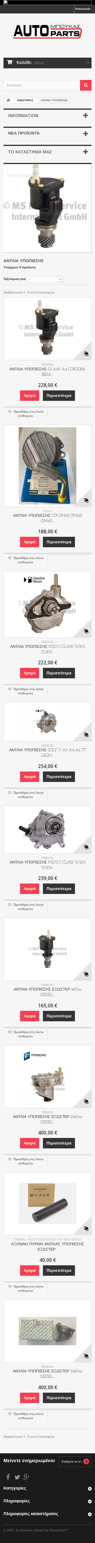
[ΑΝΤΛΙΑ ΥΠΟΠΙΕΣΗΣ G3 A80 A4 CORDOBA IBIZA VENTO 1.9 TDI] (47, 329)
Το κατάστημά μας (30, 152)
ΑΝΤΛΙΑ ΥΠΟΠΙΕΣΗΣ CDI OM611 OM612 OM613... (47, 518)
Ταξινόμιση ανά (14, 279)
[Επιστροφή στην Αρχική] (8, 100)
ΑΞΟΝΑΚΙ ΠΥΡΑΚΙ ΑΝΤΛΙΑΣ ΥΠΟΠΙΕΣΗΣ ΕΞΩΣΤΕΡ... (47, 1247)
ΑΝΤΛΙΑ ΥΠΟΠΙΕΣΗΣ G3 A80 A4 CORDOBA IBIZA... (47, 372)
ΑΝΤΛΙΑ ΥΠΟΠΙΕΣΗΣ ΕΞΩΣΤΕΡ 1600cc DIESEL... (48, 992)
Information (23, 115)
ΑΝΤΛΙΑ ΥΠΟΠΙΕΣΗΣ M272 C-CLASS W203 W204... (48, 865)
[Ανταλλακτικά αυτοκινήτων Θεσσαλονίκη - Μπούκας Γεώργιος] (47, 31)
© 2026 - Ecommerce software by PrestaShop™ (35, 1530)
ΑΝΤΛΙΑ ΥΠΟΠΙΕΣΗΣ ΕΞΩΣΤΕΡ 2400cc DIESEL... (47, 1119)
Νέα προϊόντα (24, 134)
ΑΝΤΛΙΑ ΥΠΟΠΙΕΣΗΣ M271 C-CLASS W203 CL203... (47, 649)
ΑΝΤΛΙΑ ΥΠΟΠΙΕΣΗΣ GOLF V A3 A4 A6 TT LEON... (47, 753)
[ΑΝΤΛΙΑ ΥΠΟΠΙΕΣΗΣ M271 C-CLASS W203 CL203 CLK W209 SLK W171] (47, 604)
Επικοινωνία (82, 8)
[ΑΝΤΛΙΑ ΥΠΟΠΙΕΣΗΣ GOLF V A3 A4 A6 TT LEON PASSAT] (47, 722)
